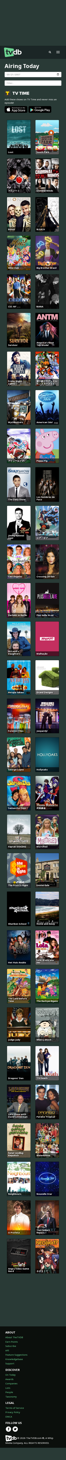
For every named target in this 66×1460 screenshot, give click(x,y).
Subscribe (10, 1345)
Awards (9, 1379)
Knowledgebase (14, 1359)
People (9, 1392)
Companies (11, 1383)
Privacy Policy (12, 1412)
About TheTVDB (14, 1337)
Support (9, 1363)
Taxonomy (11, 1396)
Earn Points (11, 1341)
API (7, 1350)
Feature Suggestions (16, 1354)
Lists (7, 1387)
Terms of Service (14, 1407)
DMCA (8, 1416)
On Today (10, 1374)
